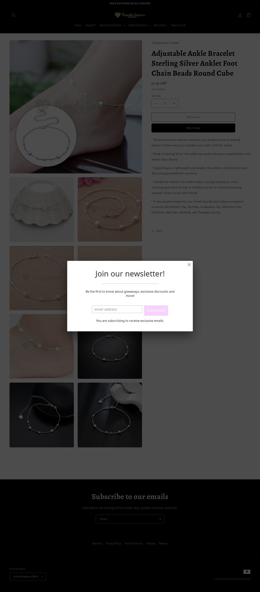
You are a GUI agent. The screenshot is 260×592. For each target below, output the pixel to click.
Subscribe (156, 310)
